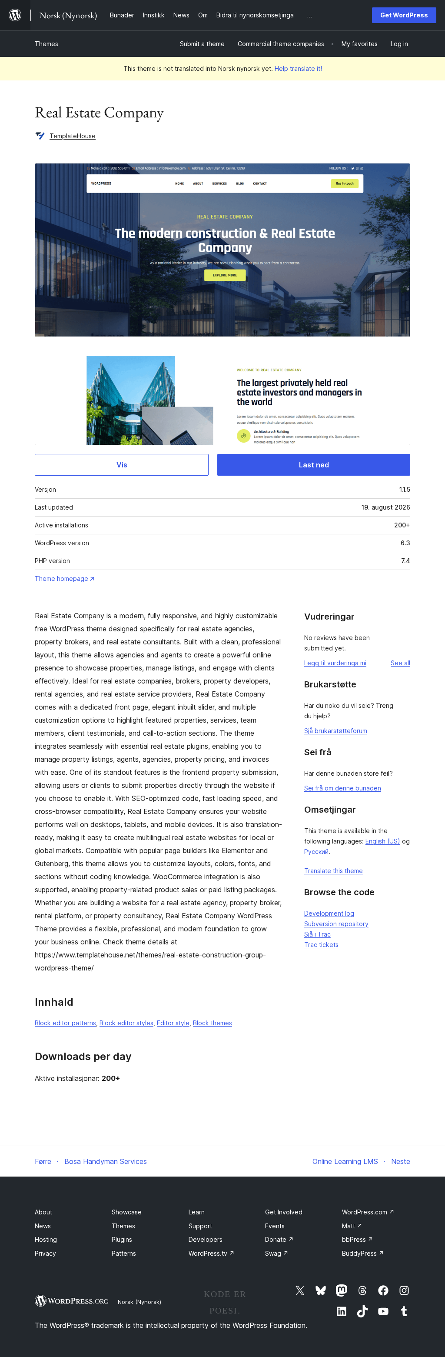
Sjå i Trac (317, 934)
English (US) (382, 841)
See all (400, 663)
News (43, 1226)
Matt (352, 1226)
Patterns (124, 1253)
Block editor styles (126, 1023)
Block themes (212, 1023)
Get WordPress (404, 15)
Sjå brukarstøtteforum (335, 730)
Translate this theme (333, 870)
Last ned (314, 464)
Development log (329, 913)
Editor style (173, 1023)
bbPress (357, 1239)
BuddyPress (363, 1253)
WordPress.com (368, 1212)
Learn (197, 1212)
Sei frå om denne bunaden (342, 788)
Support (200, 1226)
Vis (121, 464)
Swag (277, 1253)
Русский (316, 851)
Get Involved (283, 1212)
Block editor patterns (65, 1023)
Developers (205, 1239)
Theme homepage (61, 578)
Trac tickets (321, 944)
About (43, 1212)
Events (275, 1226)
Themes (46, 43)
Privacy (45, 1253)
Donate (279, 1239)
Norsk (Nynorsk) (139, 1301)
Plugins (122, 1239)
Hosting (46, 1239)
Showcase (127, 1212)
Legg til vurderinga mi (335, 663)
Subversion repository (336, 923)
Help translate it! (298, 68)
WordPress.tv (212, 1253)
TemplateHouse (73, 136)
